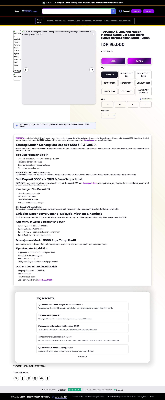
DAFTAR (148, 11)
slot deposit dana (90, 183)
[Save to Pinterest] (35, 378)
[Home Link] (29, 11)
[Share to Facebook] (22, 378)
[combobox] (76, 11)
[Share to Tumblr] (47, 378)
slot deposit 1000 (45, 280)
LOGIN (136, 11)
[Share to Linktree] (28, 378)
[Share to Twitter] (16, 378)
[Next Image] (92, 70)
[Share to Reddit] (41, 378)
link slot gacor (89, 140)
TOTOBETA (20, 138)
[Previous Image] (26, 70)
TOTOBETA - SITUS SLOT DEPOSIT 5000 (29, 366)
